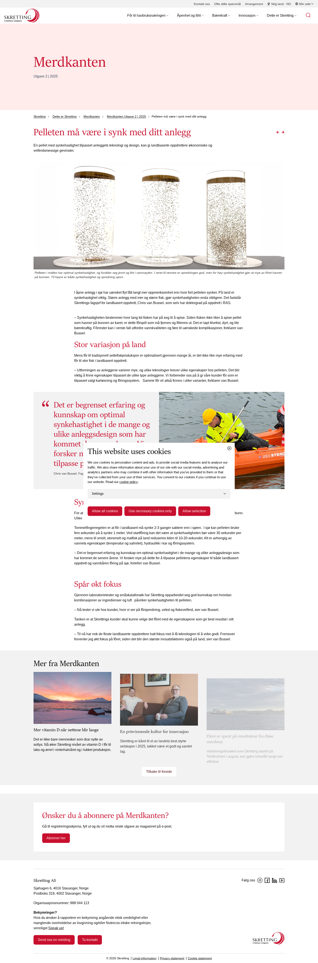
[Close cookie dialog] (229, 448)
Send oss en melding (54, 940)
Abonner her (56, 838)
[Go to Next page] (282, 132)
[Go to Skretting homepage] (21, 16)
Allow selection (194, 511)
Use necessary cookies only (150, 511)
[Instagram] (259, 880)
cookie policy (128, 482)
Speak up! (56, 928)
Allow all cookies (105, 511)
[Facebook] (267, 880)
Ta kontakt (90, 940)
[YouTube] (281, 880)
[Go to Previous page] (277, 132)
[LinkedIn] (274, 880)
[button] (148, 16)
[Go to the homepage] (268, 938)
